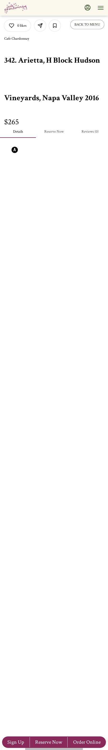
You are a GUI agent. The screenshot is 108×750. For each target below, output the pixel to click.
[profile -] (87, 7)
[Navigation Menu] (100, 7)
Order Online (87, 742)
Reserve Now (48, 742)
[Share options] (40, 25)
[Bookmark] (55, 25)
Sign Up (15, 742)
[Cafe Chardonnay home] (27, 7)
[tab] (18, 131)
